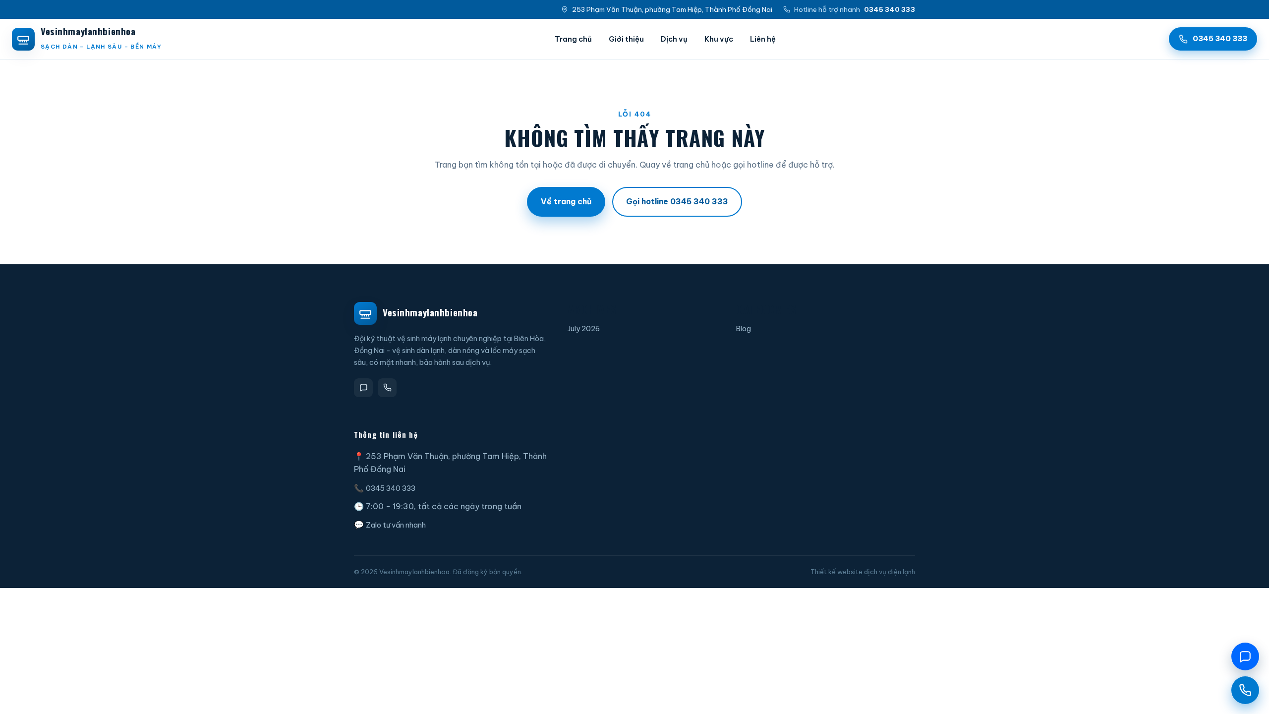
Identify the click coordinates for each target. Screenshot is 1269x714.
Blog (743, 328)
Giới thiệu (626, 39)
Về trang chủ (566, 201)
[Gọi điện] (387, 387)
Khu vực (718, 39)
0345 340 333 (390, 488)
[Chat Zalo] (1245, 656)
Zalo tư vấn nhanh (396, 525)
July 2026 (584, 328)
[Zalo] (363, 387)
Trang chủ (573, 39)
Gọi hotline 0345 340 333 (677, 201)
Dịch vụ (674, 39)
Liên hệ (763, 39)
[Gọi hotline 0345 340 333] (1245, 690)
